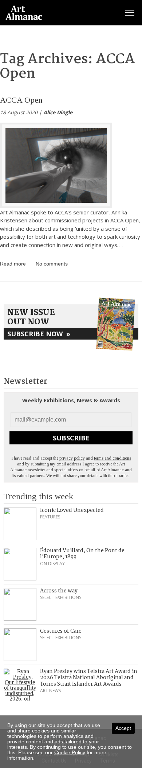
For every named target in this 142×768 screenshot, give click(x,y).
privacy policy (72, 458)
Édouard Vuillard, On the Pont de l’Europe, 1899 (82, 554)
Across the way (59, 591)
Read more (13, 264)
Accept (123, 728)
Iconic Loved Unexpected (72, 510)
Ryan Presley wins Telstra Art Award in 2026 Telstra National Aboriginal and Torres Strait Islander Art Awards (88, 678)
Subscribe (71, 438)
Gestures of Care (61, 631)
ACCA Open (21, 99)
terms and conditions (112, 458)
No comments (52, 264)
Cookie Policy (69, 752)
